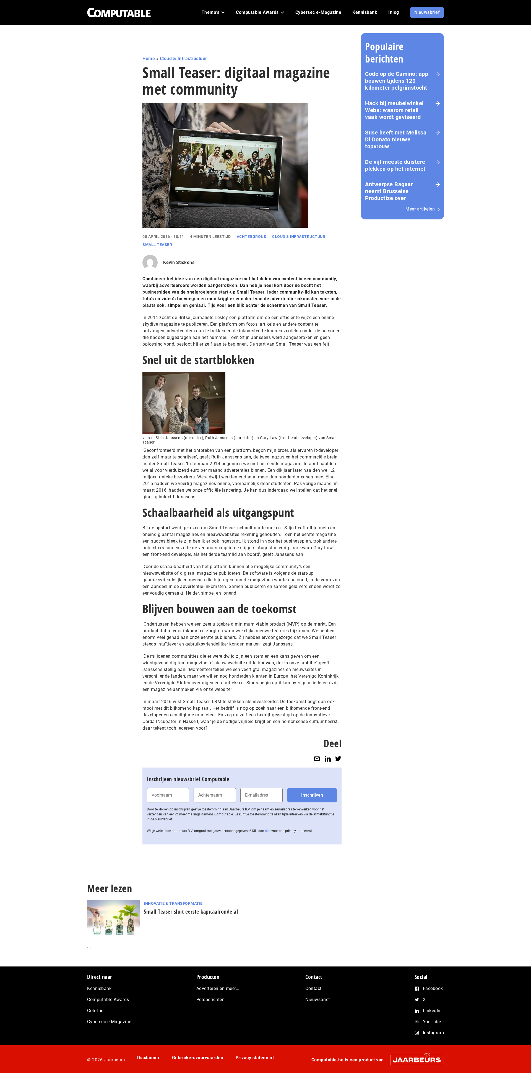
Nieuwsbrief (317, 999)
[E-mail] (317, 758)
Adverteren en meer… (217, 988)
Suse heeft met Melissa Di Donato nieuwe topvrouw (395, 139)
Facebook (433, 988)
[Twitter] (338, 758)
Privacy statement (255, 1057)
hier (267, 831)
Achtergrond (252, 236)
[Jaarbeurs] (414, 1059)
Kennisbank (99, 988)
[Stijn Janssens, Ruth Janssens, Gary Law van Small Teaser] (183, 402)
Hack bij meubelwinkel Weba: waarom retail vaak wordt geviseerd (394, 110)
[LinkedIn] (327, 758)
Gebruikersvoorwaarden (197, 1057)
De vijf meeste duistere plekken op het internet (395, 165)
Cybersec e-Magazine (109, 1021)
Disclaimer (148, 1057)
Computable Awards (108, 999)
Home (148, 58)
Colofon (95, 1010)
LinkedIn (432, 1010)
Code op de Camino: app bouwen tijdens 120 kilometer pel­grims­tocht (396, 81)
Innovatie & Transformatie (173, 903)
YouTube (432, 1021)
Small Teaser (157, 244)
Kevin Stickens (178, 262)
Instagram (433, 1032)
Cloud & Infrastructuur (183, 58)
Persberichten (210, 999)
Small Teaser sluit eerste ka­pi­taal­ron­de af (191, 911)
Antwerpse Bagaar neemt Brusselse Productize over (389, 191)
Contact (313, 988)
